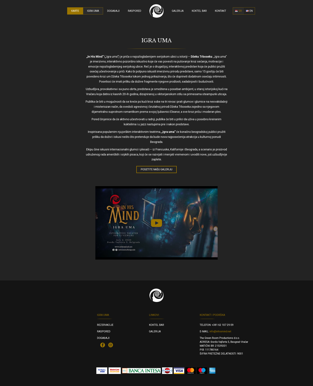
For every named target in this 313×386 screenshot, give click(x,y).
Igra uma (93, 10)
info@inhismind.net (220, 331)
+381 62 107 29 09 (222, 324)
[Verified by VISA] (101, 370)
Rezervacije (105, 324)
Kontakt (220, 10)
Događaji (113, 10)
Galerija (178, 10)
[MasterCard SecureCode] (115, 370)
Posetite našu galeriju (156, 169)
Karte (75, 10)
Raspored (134, 10)
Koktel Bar (199, 10)
